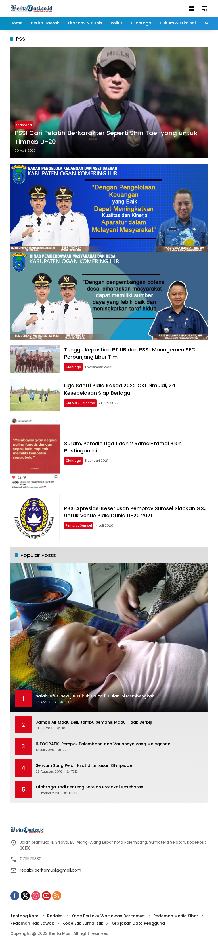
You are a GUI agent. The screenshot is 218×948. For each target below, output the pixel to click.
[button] (204, 8)
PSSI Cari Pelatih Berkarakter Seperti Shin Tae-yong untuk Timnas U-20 (106, 137)
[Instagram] (35, 895)
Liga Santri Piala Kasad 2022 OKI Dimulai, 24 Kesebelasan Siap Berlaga (119, 389)
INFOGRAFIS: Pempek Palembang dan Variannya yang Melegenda (103, 744)
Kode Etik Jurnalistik (82, 923)
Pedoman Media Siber (175, 916)
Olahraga (24, 125)
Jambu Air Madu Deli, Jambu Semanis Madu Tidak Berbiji (94, 722)
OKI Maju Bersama (80, 403)
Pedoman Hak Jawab (32, 923)
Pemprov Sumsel (79, 525)
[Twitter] (25, 895)
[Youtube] (46, 895)
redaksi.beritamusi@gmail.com (50, 870)
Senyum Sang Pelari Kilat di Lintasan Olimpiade (84, 765)
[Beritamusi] (31, 8)
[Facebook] (14, 895)
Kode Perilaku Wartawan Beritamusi (108, 916)
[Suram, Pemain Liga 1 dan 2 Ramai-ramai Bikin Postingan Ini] (35, 453)
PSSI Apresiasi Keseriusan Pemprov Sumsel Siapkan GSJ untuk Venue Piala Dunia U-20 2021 (135, 512)
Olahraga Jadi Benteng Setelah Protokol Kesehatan (89, 787)
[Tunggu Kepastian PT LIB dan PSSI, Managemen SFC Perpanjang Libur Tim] (35, 359)
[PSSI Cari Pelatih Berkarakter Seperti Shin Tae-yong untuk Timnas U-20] (109, 102)
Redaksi (55, 916)
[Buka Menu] (191, 8)
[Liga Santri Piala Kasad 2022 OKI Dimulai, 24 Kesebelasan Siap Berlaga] (35, 395)
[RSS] (56, 895)
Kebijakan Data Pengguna (138, 923)
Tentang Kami (24, 916)
